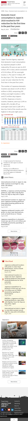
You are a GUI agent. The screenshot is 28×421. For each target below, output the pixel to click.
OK (14, 419)
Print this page (6, 38)
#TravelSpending (15, 29)
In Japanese (14, 36)
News (6, 11)
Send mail (4, 36)
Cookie (10, 414)
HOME (2, 11)
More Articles (14, 231)
